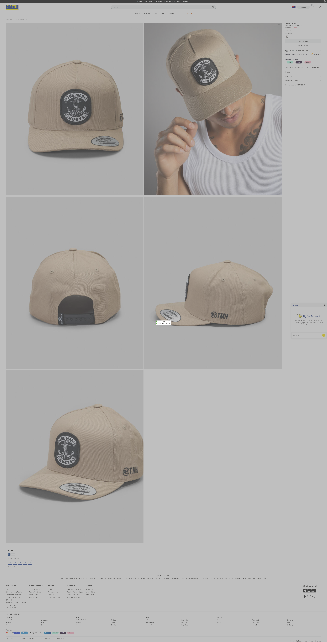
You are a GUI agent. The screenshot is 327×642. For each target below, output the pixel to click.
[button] (169, 321)
